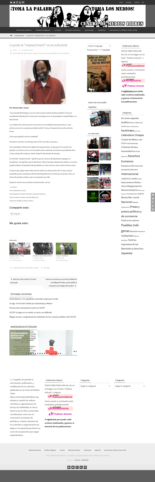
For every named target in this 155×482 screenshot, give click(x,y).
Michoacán (142, 190)
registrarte (128, 91)
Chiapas (139, 135)
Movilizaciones (132, 194)
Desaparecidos (128, 165)
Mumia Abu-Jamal (31, 53)
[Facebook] (17, 2)
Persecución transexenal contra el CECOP (27, 308)
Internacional (19, 35)
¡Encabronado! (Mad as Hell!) (42, 256)
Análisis (125, 122)
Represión (134, 231)
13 (53, 353)
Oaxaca (135, 202)
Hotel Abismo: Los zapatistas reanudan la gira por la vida (33, 299)
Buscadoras (137, 131)
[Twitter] (14, 2)
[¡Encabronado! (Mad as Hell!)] (43, 249)
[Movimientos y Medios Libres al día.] (93, 143)
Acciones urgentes (130, 118)
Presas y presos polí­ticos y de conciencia (53, 53)
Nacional (126, 202)
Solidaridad (127, 235)
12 (51, 353)
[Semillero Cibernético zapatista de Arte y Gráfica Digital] (93, 196)
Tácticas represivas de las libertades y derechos (132, 244)
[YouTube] (11, 2)
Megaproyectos (134, 186)
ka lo (15, 50)
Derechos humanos (74, 450)
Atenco (129, 126)
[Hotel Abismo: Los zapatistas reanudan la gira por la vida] (105, 143)
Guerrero (134, 169)
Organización (125, 207)
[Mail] (23, 2)
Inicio (121, 2)
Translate (106, 50)
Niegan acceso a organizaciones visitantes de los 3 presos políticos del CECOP (42, 316)
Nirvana (77, 460)
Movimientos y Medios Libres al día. (115, 450)
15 (58, 353)
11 (49, 353)
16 (60, 353)
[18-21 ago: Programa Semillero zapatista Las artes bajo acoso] (93, 170)
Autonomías (134, 126)
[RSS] (20, 2)
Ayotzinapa (127, 130)
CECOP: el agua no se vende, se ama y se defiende (30, 312)
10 (46, 353)
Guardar (47, 268)
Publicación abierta (130, 220)
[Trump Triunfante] (66, 249)
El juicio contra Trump (16, 256)
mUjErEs (140, 194)
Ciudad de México (130, 139)
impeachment (18, 268)
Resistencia (141, 231)
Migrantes (124, 194)
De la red (136, 151)
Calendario (127, 135)
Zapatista (126, 253)
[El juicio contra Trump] (19, 249)
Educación (139, 166)
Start (74, 351)
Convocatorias (132, 143)
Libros (140, 179)
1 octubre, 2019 (27, 50)
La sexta (133, 178)
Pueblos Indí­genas (50, 450)
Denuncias (124, 156)
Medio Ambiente (127, 182)
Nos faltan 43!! (18, 332)
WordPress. (85, 460)
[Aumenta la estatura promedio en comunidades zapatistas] (105, 170)
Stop (76, 351)
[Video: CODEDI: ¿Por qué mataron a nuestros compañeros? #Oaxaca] (105, 183)
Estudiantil (125, 169)
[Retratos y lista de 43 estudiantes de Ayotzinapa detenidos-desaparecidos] (93, 156)
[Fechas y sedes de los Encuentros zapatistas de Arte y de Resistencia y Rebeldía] (93, 183)
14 (56, 353)
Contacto (129, 2)
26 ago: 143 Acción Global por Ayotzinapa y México (30, 303)
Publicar (137, 2)
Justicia (125, 178)
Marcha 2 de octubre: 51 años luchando (23, 281)
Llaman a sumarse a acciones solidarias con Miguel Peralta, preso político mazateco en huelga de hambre (61, 282)
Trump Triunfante (62, 256)
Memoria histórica (129, 190)
